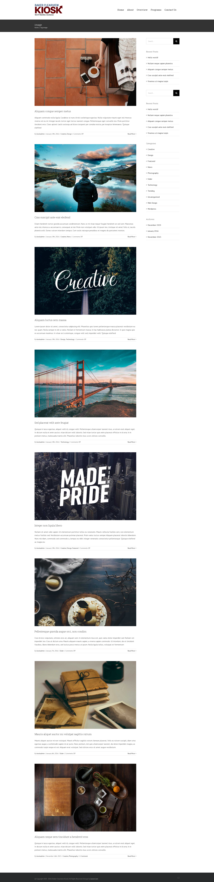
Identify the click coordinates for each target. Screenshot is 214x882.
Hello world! (153, 57)
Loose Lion (94, 879)
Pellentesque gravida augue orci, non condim (60, 631)
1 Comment (84, 856)
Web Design (152, 203)
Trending (151, 191)
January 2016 (153, 231)
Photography (73, 856)
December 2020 (154, 225)
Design (69, 134)
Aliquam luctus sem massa (50, 320)
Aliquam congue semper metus (53, 111)
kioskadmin (41, 134)
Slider (62, 651)
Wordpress (152, 209)
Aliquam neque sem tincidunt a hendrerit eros (61, 836)
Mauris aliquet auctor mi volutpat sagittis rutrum (63, 734)
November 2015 (154, 237)
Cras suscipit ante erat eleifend (52, 217)
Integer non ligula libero (48, 525)
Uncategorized (154, 197)
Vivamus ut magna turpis (158, 81)
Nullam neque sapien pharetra (160, 63)
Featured (75, 548)
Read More (131, 134)
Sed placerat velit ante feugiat (52, 422)
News (69, 237)
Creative (63, 134)
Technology (70, 339)
